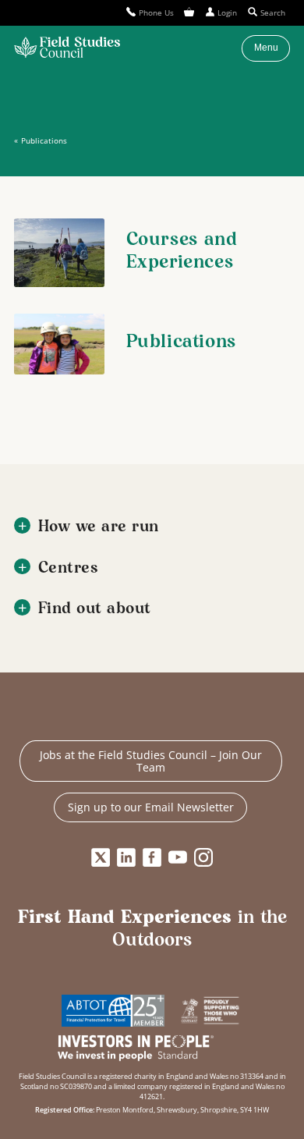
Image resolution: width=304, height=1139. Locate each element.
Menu (266, 47)
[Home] (67, 48)
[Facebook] (152, 857)
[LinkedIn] (126, 857)
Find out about (94, 608)
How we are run (98, 527)
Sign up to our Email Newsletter (151, 807)
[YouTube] (177, 857)
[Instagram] (203, 857)
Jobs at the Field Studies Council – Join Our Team (151, 761)
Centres (68, 568)
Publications (43, 140)
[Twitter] (100, 857)
